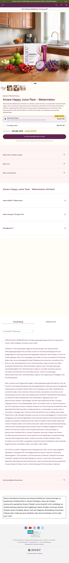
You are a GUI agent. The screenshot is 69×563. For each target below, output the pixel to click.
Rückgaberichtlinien (34, 542)
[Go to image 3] (16, 88)
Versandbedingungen (23, 542)
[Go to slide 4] (36, 83)
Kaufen (5, 96)
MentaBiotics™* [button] (8, 228)
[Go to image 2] (10, 88)
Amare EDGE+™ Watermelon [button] (13, 200)
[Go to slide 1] (31, 83)
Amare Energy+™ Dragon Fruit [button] (13, 214)
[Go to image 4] (23, 88)
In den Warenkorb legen (34, 136)
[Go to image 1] (3, 88)
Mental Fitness (14, 96)
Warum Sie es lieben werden (12, 155)
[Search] (56, 5)
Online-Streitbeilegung (45, 542)
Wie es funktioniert (9, 173)
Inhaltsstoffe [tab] (51, 322)
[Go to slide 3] (34, 83)
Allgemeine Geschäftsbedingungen (33, 540)
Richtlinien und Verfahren (49, 540)
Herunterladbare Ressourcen (13, 480)
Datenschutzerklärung (18, 540)
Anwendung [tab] (18, 322)
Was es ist (6, 164)
